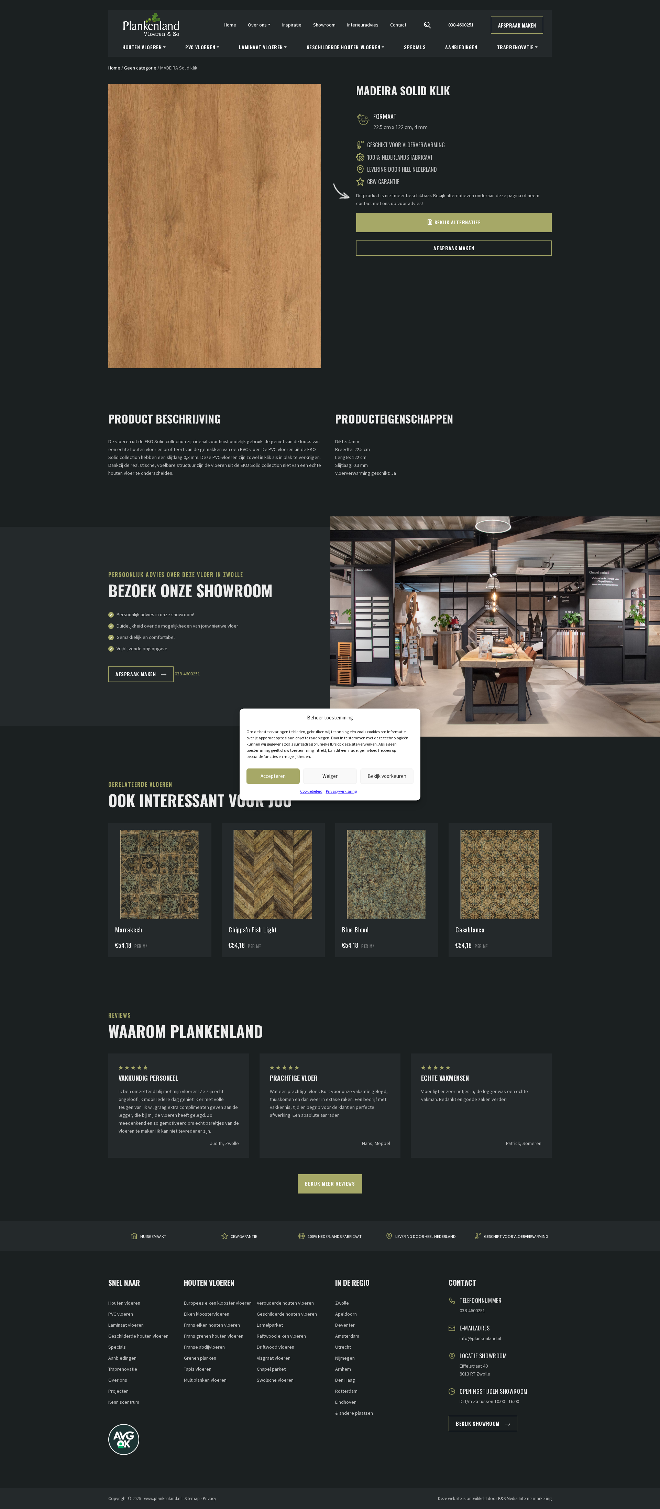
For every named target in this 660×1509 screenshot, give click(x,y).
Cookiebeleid (311, 791)
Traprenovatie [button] (515, 47)
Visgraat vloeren (273, 1358)
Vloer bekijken (163, 857)
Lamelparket (270, 1325)
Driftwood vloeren (275, 1347)
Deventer (345, 1325)
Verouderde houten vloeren (285, 1303)
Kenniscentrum (123, 1402)
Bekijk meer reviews (330, 1183)
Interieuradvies (362, 25)
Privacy (209, 1498)
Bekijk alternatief (457, 222)
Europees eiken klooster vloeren (218, 1303)
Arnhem (343, 1369)
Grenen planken (200, 1358)
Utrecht (343, 1347)
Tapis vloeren (197, 1369)
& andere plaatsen (354, 1413)
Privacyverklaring (341, 791)
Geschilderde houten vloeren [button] (344, 47)
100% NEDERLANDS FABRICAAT (335, 1236)
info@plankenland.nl (480, 1338)
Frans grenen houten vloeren (213, 1336)
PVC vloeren (120, 1314)
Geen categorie (140, 68)
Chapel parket (271, 1369)
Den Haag (345, 1380)
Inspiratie (291, 25)
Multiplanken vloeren (205, 1380)
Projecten (118, 1391)
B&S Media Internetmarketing (525, 1498)
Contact (398, 25)
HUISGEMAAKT (153, 1236)
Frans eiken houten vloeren (212, 1325)
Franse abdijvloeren (204, 1347)
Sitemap (192, 1498)
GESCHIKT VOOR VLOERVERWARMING (516, 1236)
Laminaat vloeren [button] (261, 47)
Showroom (324, 25)
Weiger (330, 776)
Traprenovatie (122, 1369)
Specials (415, 47)
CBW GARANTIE (244, 1236)
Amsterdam (347, 1336)
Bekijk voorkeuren (386, 776)
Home (230, 25)
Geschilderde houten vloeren (138, 1336)
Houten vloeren (124, 1303)
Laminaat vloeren (126, 1325)
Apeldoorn (346, 1314)
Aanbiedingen (461, 47)
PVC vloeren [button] (200, 47)
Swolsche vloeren (275, 1380)
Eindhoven (345, 1402)
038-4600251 (461, 25)
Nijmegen (345, 1358)
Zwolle (342, 1303)
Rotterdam (346, 1391)
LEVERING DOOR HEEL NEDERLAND (425, 1236)
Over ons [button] (257, 25)
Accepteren (273, 776)
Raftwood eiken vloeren (281, 1336)
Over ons (117, 1380)
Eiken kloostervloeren (206, 1314)
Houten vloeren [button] (142, 47)
